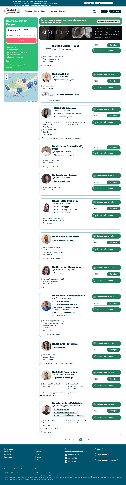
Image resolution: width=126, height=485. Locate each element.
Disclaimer (37, 473)
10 (88, 439)
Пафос (36, 460)
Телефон (113, 45)
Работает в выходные (16, 57)
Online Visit (12, 47)
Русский (9, 68)
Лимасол (37, 454)
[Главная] (12, 13)
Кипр (36, 469)
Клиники (45, 11)
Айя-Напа (38, 449)
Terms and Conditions (24, 473)
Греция (16, 469)
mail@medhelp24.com (74, 452)
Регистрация (115, 11)
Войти (104, 11)
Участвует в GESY (15, 50)
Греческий (21, 65)
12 (96, 439)
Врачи (36, 11)
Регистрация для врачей (106, 460)
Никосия (37, 457)
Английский (10, 65)
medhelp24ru (72, 458)
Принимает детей (14, 55)
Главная (28, 11)
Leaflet (28, 101)
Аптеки (53, 11)
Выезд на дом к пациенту (17, 52)
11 (92, 439)
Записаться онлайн (105, 74)
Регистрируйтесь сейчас (108, 21)
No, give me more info (104, 3)
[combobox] (13, 30)
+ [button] (6, 75)
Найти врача (10, 449)
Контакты (68, 449)
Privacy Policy (47, 473)
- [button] (6, 78)
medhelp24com (73, 455)
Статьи (62, 11)
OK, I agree (89, 3)
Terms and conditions (45, 5)
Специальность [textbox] (14, 30)
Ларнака (37, 452)
